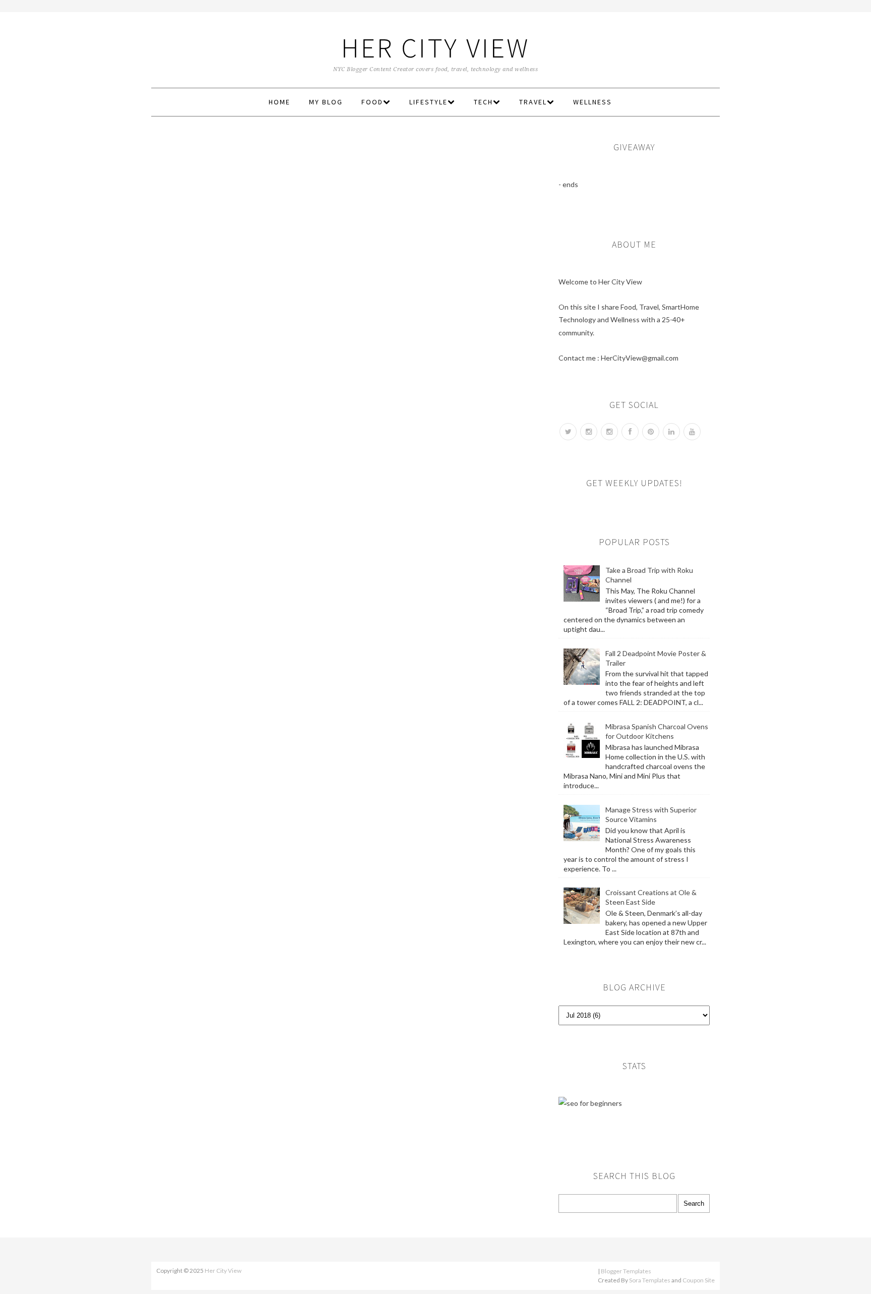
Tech (483, 101)
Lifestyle (428, 101)
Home (279, 101)
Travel (533, 101)
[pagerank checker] (590, 1103)
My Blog (326, 101)
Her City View (435, 47)
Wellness (592, 101)
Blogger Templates (626, 1271)
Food (372, 101)
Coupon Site (698, 1280)
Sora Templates (649, 1280)
